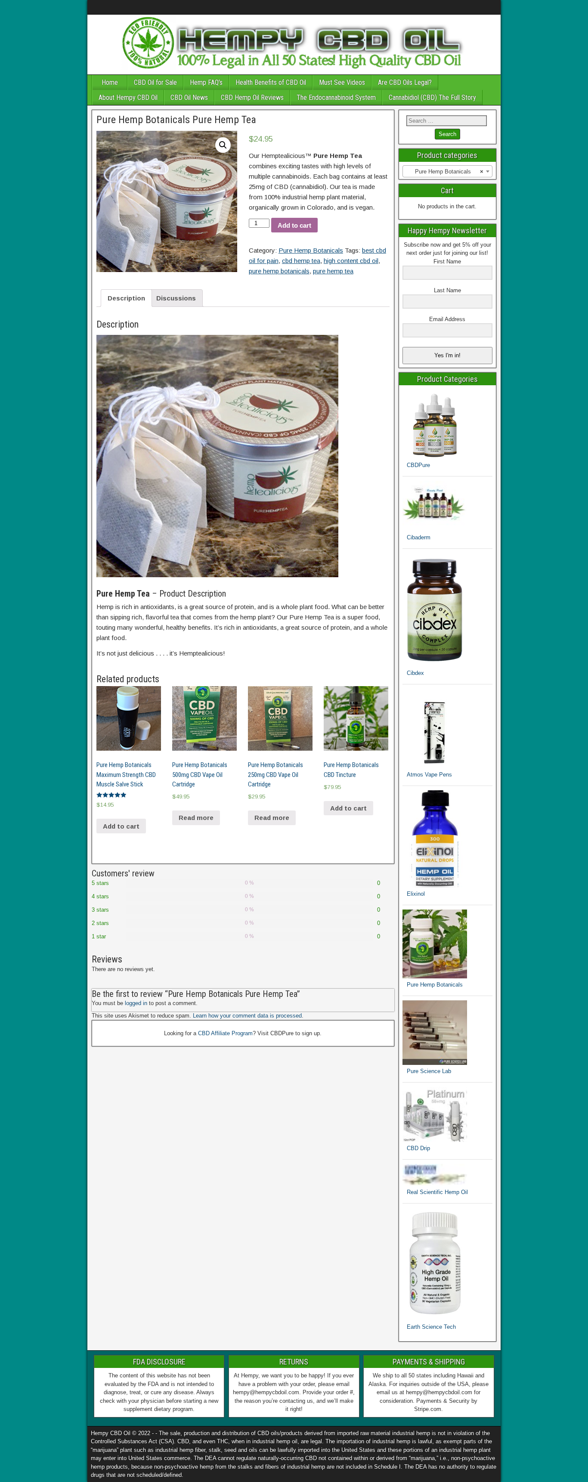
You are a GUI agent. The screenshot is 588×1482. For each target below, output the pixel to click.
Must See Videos (342, 82)
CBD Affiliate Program (225, 1033)
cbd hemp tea (301, 260)
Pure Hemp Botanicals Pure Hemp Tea (176, 120)
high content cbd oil (351, 260)
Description (126, 298)
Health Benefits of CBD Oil (270, 82)
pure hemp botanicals (279, 271)
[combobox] (447, 171)
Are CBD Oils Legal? (405, 82)
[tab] (126, 298)
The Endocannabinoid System (336, 97)
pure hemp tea (333, 271)
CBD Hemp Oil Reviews (252, 97)
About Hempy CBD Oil (128, 97)
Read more (196, 817)
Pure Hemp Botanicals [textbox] (449, 171)
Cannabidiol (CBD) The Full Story (432, 97)
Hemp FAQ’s (206, 82)
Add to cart (294, 225)
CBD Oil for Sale (155, 82)
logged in (136, 1003)
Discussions (176, 298)
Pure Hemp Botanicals (311, 250)
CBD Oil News (189, 97)
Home (110, 82)
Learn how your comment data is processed (247, 1015)
